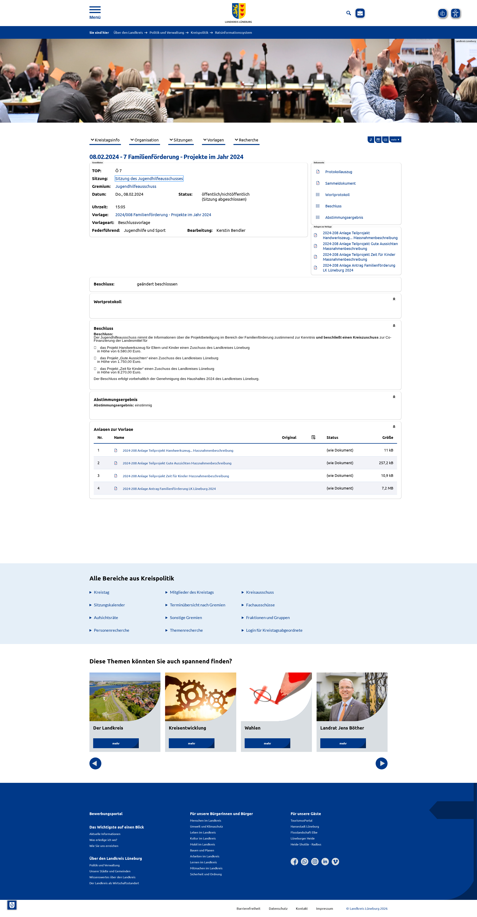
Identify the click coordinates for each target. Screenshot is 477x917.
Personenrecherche (111, 630)
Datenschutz (278, 908)
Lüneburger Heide (303, 838)
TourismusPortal (301, 820)
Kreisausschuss (260, 592)
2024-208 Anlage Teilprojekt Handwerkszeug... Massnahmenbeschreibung (360, 235)
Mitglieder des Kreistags (192, 592)
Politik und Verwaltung (167, 32)
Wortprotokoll (337, 194)
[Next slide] (382, 763)
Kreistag (101, 592)
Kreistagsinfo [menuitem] (107, 139)
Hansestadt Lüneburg (305, 826)
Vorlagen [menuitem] (215, 139)
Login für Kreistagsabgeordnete (274, 630)
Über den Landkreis (128, 32)
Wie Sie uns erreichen (103, 845)
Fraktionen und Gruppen (268, 617)
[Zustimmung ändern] (11, 905)
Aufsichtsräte (106, 617)
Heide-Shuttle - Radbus (306, 844)
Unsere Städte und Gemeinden (109, 871)
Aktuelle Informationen (104, 834)
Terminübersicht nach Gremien (197, 604)
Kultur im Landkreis (203, 838)
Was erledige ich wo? (103, 840)
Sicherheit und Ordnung (206, 874)
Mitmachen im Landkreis (206, 868)
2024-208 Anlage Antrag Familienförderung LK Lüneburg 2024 (359, 267)
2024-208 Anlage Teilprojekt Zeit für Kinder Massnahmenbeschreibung (359, 256)
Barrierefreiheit (248, 908)
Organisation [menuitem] (147, 139)
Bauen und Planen (202, 850)
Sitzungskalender (109, 604)
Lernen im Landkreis (203, 862)
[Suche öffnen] (348, 13)
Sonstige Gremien (186, 617)
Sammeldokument (340, 183)
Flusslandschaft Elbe (304, 832)
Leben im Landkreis (203, 832)
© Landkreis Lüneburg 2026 (367, 908)
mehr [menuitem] (394, 139)
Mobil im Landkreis (202, 844)
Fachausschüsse (260, 604)
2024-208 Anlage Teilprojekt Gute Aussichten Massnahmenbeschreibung (361, 246)
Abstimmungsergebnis (344, 217)
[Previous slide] (95, 763)
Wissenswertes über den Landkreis (112, 877)
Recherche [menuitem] (248, 139)
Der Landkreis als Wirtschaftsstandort (114, 883)
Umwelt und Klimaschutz (206, 826)
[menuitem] (371, 139)
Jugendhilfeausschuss (135, 186)
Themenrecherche (186, 630)
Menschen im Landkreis (205, 820)
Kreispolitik (199, 32)
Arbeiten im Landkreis (204, 856)
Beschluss (333, 205)
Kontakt (302, 908)
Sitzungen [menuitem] (183, 139)
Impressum (324, 908)
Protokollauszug (338, 171)
